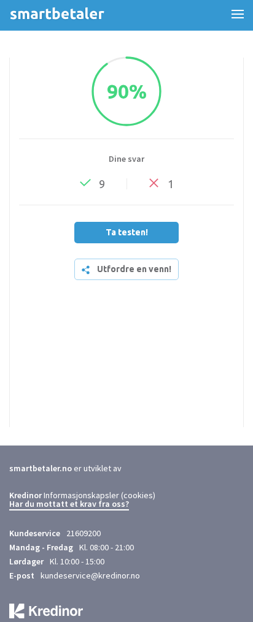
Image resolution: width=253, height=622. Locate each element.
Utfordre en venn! (134, 269)
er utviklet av (65, 468)
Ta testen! (127, 232)
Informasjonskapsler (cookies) (99, 495)
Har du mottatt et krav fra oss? (69, 504)
